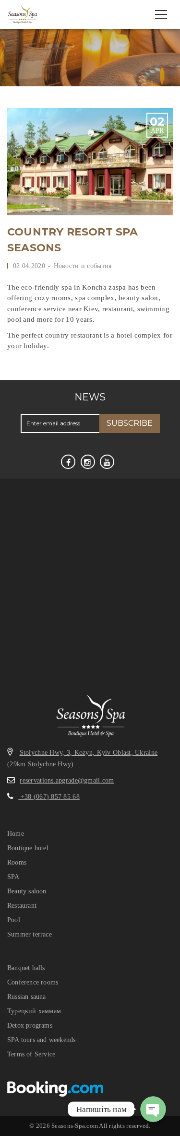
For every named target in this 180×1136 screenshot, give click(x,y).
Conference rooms (32, 982)
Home (15, 833)
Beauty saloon (27, 891)
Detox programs (29, 1025)
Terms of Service (31, 1054)
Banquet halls (26, 968)
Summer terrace (29, 934)
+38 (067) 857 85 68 (49, 796)
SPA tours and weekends (41, 1039)
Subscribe (130, 423)
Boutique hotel (27, 848)
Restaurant (21, 905)
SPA (13, 876)
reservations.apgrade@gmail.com (67, 780)
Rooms (16, 862)
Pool (13, 920)
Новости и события (83, 265)
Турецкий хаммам (34, 1011)
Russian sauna (26, 996)
